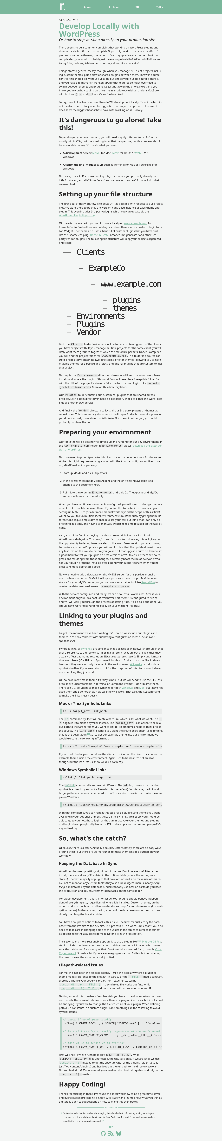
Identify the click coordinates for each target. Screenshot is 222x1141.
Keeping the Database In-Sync (88, 863)
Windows (127, 688)
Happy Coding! (82, 1084)
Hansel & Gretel (99, 235)
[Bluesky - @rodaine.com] (118, 1134)
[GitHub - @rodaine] (103, 1134)
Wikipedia (136, 664)
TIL (137, 7)
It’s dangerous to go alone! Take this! (110, 123)
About (88, 7)
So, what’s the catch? (92, 838)
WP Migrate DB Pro (149, 941)
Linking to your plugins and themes (103, 619)
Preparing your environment (105, 431)
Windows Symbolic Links (82, 769)
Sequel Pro (148, 582)
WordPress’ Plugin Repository (77, 215)
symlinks (86, 648)
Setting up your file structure (106, 193)
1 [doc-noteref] (88, 733)
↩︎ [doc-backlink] (103, 1121)
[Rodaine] (63, 7)
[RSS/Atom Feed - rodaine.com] (111, 1134)
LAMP (115, 153)
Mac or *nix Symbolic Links (85, 703)
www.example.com (135, 223)
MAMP (96, 153)
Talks (159, 7)
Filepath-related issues (81, 965)
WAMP (139, 153)
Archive (113, 7)
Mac (141, 688)
